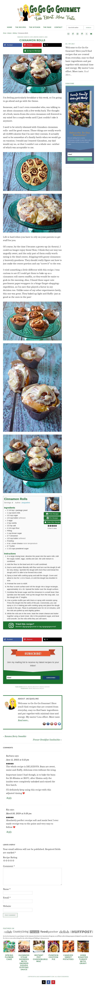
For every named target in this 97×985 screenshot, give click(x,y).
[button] (59, 57)
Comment (9, 866)
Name (6, 889)
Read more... (23, 720)
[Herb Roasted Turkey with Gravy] (83, 951)
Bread (30, 688)
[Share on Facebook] (48, 982)
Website (7, 906)
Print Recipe (53, 514)
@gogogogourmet (29, 627)
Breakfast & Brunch (39, 686)
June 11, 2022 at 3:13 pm (17, 760)
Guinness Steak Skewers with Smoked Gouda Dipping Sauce (24, 962)
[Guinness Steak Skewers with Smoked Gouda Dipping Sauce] (24, 951)
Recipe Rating (10, 857)
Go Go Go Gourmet (48, 11)
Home (4, 33)
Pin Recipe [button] (53, 518)
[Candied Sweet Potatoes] (68, 951)
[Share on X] (44, 982)
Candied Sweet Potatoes (68, 957)
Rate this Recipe (53, 522)
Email (7, 898)
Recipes (9, 33)
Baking (15, 33)
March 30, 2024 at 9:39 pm (18, 813)
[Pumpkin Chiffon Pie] (53, 951)
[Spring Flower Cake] (9, 951)
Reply (9, 798)
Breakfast (36, 688)
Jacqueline (25, 503)
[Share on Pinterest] (53, 982)
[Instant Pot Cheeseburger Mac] (39, 951)
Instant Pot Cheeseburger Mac (41, 958)
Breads (30, 686)
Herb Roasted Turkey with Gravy (83, 959)
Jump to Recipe (33, 51)
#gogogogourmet (49, 627)
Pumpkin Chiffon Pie (54, 957)
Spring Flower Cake (9, 957)
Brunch (42, 688)
